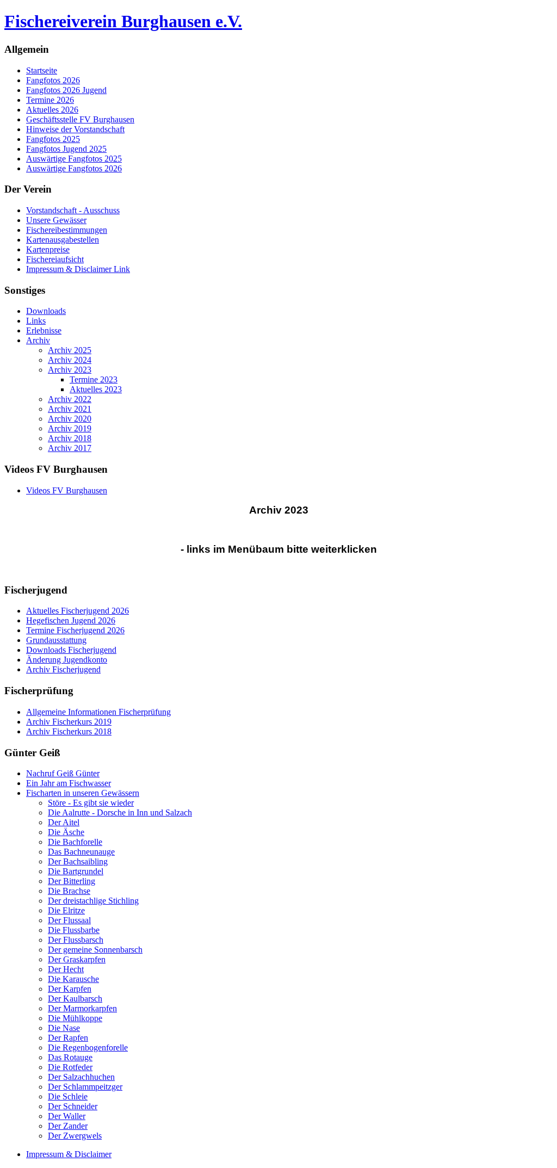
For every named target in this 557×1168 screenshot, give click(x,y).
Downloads (46, 311)
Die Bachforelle (75, 841)
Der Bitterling (71, 881)
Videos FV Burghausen (66, 490)
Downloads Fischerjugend (71, 649)
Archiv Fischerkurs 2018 (69, 731)
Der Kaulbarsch (75, 998)
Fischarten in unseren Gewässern (82, 793)
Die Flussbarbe (74, 930)
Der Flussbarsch (75, 939)
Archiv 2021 (69, 408)
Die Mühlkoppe (75, 1018)
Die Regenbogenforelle (88, 1047)
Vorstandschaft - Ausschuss (73, 210)
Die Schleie (68, 1096)
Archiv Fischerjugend (63, 669)
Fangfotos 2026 (53, 80)
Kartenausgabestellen (62, 239)
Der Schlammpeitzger (85, 1086)
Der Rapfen (68, 1037)
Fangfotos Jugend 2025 (66, 148)
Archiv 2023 (69, 369)
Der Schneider (72, 1106)
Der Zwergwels (75, 1135)
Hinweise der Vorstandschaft (75, 129)
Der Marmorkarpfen (82, 1008)
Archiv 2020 (69, 418)
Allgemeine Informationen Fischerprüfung (98, 711)
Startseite (41, 70)
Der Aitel (63, 822)
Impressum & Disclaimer (69, 1154)
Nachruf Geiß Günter (63, 773)
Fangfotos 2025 (53, 139)
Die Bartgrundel (75, 871)
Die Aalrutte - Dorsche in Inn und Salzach (120, 812)
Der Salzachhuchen (81, 1077)
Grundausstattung (56, 640)
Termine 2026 (50, 99)
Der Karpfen (69, 988)
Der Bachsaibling (78, 861)
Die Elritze (66, 910)
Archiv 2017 (69, 448)
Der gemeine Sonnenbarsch (95, 949)
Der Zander (68, 1125)
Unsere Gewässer (56, 220)
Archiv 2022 (69, 399)
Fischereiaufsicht (55, 259)
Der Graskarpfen (77, 959)
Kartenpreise (48, 249)
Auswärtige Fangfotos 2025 (74, 158)
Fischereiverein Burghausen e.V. (123, 21)
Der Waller (66, 1116)
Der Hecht (66, 969)
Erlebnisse (43, 330)
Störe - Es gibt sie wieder (91, 802)
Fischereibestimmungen (66, 229)
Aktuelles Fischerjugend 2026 (77, 610)
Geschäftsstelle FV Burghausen (80, 119)
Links (36, 320)
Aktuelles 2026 (52, 109)
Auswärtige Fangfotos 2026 (74, 168)
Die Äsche (66, 832)
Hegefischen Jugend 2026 (70, 620)
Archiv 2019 (69, 428)
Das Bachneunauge (81, 851)
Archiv (38, 340)
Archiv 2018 (69, 438)
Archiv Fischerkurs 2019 (69, 721)
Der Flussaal (69, 920)
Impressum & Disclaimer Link (78, 269)
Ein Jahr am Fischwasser (68, 783)
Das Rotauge (70, 1057)
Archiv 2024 (69, 359)
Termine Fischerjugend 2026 (75, 630)
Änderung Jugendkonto (66, 659)
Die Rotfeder (70, 1067)
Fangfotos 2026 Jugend (66, 90)
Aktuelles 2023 (96, 389)
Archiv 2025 (69, 350)
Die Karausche (73, 979)
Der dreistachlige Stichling (93, 900)
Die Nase (64, 1028)
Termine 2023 (93, 379)
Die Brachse (69, 890)
